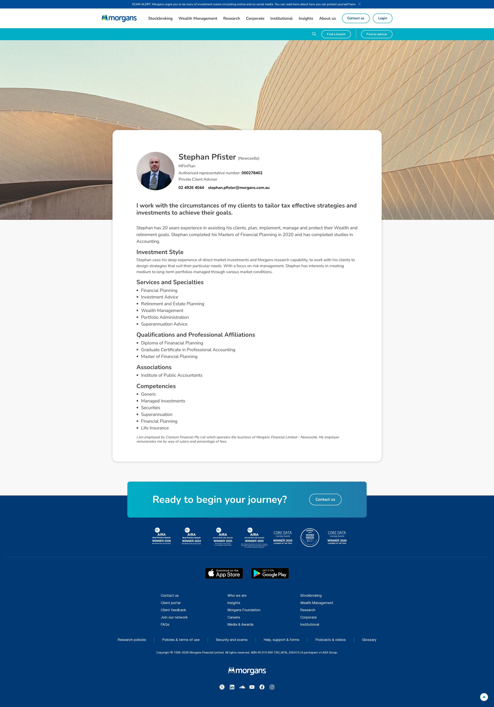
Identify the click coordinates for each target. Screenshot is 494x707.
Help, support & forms (281, 640)
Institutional (309, 624)
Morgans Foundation (244, 610)
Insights (234, 603)
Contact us (170, 595)
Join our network (174, 617)
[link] (119, 18)
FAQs (165, 624)
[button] (160, 18)
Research (307, 610)
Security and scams (232, 640)
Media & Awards (241, 624)
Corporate (308, 617)
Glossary (369, 640)
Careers (234, 617)
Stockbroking (311, 595)
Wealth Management (316, 603)
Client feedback (173, 610)
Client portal (170, 603)
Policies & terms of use (181, 640)
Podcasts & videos (331, 640)
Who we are (237, 595)
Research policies (132, 640)
